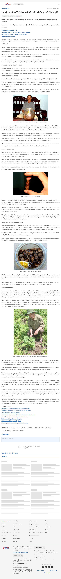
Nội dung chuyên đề (34, 535)
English (31, 538)
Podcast (47, 530)
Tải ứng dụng (40, 570)
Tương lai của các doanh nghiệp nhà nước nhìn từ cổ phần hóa (18, 414)
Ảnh (46, 521)
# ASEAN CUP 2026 (18, 4)
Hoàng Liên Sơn (39, 427)
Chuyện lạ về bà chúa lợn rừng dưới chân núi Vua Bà (15, 408)
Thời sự (3, 527)
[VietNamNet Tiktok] (49, 567)
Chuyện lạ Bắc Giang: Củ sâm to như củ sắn (14, 34)
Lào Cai (23, 427)
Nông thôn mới (33, 530)
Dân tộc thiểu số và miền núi (36, 532)
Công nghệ (16, 530)
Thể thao (3, 535)
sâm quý (30, 427)
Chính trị (3, 524)
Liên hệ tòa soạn (18, 555)
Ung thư (12, 427)
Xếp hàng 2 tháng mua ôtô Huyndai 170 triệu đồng (14, 423)
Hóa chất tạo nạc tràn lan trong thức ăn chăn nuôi (14, 416)
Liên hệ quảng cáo (39, 547)
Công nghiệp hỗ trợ (34, 524)
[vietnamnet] (8, 5)
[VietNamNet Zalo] (52, 567)
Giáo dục (3, 538)
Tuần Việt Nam (33, 521)
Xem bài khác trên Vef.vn (8, 36)
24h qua (47, 532)
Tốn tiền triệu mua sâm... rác (9, 30)
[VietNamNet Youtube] (46, 567)
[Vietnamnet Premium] (5, 521)
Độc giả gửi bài (53, 570)
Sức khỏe (15, 527)
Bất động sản (16, 538)
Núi (18, 427)
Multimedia (48, 527)
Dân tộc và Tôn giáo (6, 532)
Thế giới (3, 541)
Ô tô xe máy (16, 532)
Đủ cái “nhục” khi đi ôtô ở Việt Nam (10, 412)
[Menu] (2, 4)
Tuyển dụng (47, 572)
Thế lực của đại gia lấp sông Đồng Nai (11, 419)
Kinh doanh (5, 8)
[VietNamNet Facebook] (43, 567)
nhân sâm (48, 427)
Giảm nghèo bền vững (34, 527)
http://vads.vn (41, 557)
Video (46, 524)
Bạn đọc (15, 541)
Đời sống (15, 521)
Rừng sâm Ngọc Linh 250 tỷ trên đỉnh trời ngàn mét (15, 32)
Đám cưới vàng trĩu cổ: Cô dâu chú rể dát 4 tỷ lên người (16, 410)
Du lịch (15, 535)
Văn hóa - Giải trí (17, 524)
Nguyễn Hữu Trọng (18, 430)
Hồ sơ (30, 541)
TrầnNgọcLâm (6, 430)
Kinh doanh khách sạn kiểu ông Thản (11, 421)
